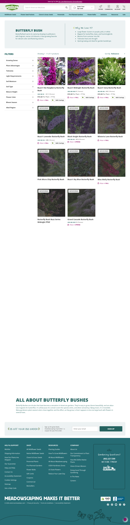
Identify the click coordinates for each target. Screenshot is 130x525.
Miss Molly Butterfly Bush (109, 179)
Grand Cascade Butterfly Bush (80, 219)
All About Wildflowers (56, 457)
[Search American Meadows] (67, 8)
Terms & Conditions (47, 503)
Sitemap (8, 484)
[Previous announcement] (6, 1)
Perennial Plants (32, 461)
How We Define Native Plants (78, 461)
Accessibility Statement (13, 476)
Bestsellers (30, 486)
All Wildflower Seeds (34, 449)
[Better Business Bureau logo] (119, 499)
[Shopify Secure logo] (106, 499)
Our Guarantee (10, 464)
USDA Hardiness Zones (56, 465)
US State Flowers (54, 470)
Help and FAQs (10, 468)
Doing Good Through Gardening (78, 471)
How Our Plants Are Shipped (12, 458)
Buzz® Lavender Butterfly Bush (51, 136)
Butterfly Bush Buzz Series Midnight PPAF (49, 220)
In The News (74, 477)
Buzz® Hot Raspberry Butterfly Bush (51, 89)
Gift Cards (30, 474)
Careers (73, 481)
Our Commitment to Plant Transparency (79, 454)
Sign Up (111, 429)
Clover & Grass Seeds (34, 457)
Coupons (30, 478)
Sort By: (108, 54)
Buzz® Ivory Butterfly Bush (109, 88)
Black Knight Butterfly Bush (80, 136)
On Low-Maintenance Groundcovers (70, 1)
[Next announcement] (124, 1)
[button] (123, 7)
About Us (73, 449)
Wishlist (7, 449)
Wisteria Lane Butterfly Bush (110, 136)
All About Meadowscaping (57, 461)
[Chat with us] (125, 519)
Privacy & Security (33, 503)
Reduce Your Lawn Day (56, 474)
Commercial (31, 482)
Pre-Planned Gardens (34, 465)
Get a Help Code (10, 488)
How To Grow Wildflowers (57, 453)
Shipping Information (12, 453)
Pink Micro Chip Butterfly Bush (51, 179)
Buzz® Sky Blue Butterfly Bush (81, 179)
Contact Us (9, 472)
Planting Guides (54, 449)
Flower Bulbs (31, 470)
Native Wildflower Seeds (35, 453)
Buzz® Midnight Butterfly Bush (81, 88)
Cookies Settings (11, 480)
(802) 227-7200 (109, 458)
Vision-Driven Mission (78, 466)
